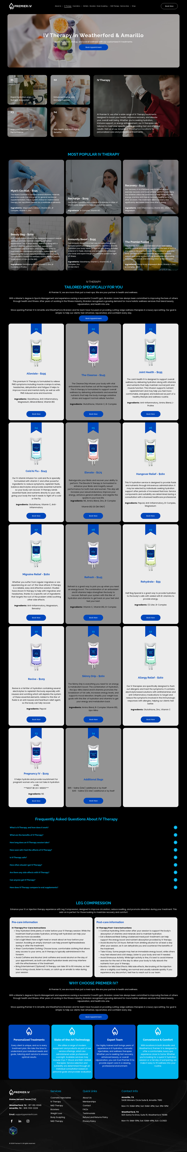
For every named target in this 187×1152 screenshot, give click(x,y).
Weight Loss (56, 1113)
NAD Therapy (57, 1105)
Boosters (55, 1109)
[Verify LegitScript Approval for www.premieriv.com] (13, 1128)
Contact (87, 1105)
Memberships (89, 1101)
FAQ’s (85, 1109)
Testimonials (89, 1113)
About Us (87, 1097)
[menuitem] (59, 6)
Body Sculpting (58, 1117)
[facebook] (12, 1121)
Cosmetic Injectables (61, 1097)
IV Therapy (56, 1101)
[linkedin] (20, 1121)
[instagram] (28, 1121)
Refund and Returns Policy (95, 1117)
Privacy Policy (89, 1121)
